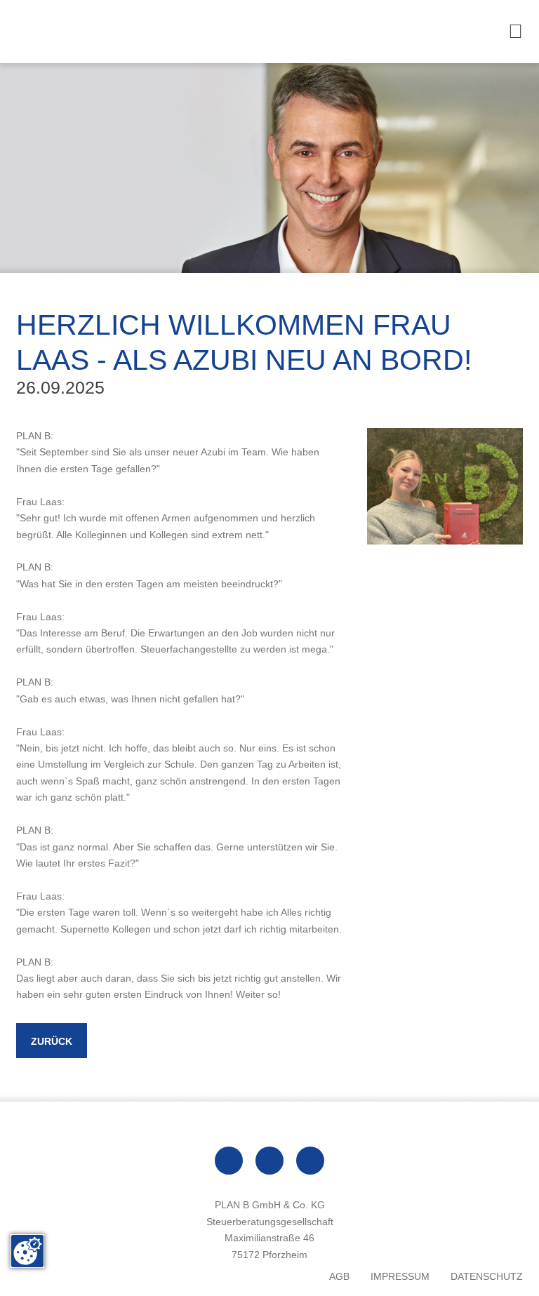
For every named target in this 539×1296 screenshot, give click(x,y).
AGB (339, 1276)
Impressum (400, 1276)
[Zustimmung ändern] (27, 1251)
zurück (51, 1041)
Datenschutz (487, 1276)
